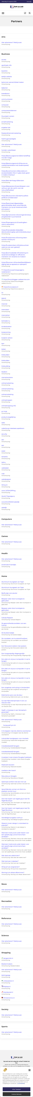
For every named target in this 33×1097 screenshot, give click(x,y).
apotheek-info (6, 65)
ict (2, 292)
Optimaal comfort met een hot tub (13, 782)
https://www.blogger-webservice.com (16, 279)
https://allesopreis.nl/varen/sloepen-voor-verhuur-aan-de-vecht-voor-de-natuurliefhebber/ (15, 188)
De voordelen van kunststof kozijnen (14, 638)
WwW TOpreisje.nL (8, 496)
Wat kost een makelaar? (10, 861)
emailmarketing (7, 122)
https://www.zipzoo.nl (10, 287)
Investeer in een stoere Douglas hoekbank (16, 757)
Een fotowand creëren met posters (13, 646)
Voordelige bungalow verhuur (12, 817)
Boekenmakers (6, 964)
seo (2, 440)
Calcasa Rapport (7, 618)
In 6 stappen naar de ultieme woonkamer (16, 731)
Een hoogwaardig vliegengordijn (13, 653)
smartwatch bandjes (8, 565)
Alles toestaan (16, 1089)
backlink (4, 71)
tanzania (4, 457)
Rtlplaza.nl (6, 986)
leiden (3, 349)
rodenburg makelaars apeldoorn (12, 428)
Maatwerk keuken (7, 765)
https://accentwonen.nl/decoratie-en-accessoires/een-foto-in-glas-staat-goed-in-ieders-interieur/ (15, 173)
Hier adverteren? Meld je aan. (11, 42)
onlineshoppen (6, 400)
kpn (2, 343)
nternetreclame (7, 377)
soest (3, 451)
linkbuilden (5, 355)
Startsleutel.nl (8, 992)
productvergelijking (8, 417)
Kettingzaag (5, 975)
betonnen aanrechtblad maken (12, 82)
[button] (29, 1070)
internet (4, 304)
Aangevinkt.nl (8, 958)
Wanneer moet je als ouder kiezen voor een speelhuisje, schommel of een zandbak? (15, 834)
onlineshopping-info (8, 406)
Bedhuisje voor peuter (9, 593)
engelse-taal (5, 127)
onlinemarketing (7, 383)
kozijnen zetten (6, 338)
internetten (5, 315)
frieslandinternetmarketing (11, 133)
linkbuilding (5, 366)
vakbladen (5, 468)
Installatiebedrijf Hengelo (10, 746)
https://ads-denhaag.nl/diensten (12, 180)
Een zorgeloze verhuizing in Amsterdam (15, 687)
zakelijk (4, 507)
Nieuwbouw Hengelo (9, 776)
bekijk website (6, 76)
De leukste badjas (7, 633)
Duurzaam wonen (7, 116)
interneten (5, 309)
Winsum (4, 485)
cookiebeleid (21, 1083)
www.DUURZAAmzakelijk (10, 502)
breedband (5, 93)
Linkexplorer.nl (8, 981)
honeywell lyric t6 (9, 725)
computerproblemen (9, 110)
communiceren (6, 99)
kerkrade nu (5, 321)
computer (5, 105)
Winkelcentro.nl (9, 998)
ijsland (3, 298)
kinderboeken (6, 326)
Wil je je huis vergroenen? (10, 867)
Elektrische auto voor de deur (11, 695)
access (3, 59)
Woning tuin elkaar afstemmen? (12, 872)
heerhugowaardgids (8, 139)
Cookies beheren (16, 1094)
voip (2, 473)
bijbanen (4, 88)
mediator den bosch (8, 770)
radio (3, 423)
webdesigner (6, 479)
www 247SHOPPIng (8, 490)
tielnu (3, 462)
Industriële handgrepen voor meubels (14, 738)
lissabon (4, 372)
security (4, 434)
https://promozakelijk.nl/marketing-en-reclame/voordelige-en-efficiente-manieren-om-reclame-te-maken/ (15, 255)
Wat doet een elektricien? (10, 855)
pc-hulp (4, 411)
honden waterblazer (8, 150)
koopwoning (5, 332)
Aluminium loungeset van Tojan (12, 582)
